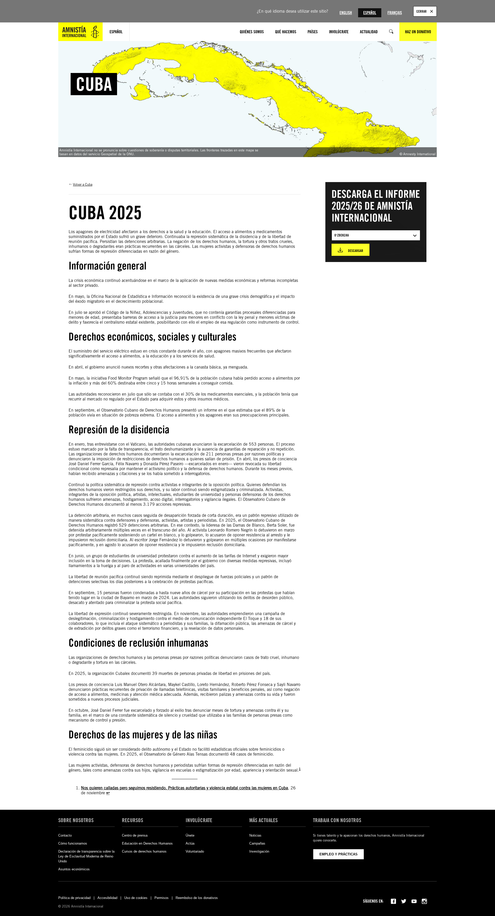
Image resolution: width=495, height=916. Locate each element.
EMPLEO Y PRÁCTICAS (338, 854)
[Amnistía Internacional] (80, 31)
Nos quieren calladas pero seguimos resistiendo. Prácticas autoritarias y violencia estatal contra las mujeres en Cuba (184, 788)
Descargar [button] (355, 251)
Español (369, 12)
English (346, 12)
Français (394, 12)
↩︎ (108, 792)
